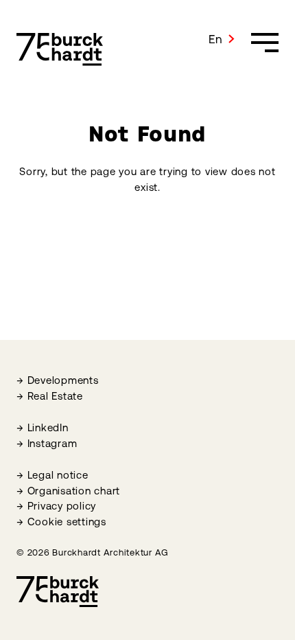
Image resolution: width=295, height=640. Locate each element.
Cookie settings (66, 521)
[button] (221, 39)
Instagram (52, 443)
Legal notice (57, 475)
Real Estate (55, 396)
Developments (63, 380)
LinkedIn (48, 427)
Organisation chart (74, 490)
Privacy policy (62, 506)
